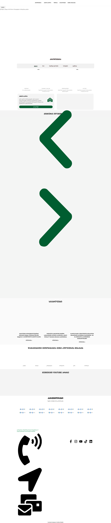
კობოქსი (26, 88)
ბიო (23, 90)
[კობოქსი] (26, 77)
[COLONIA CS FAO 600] (45, 77)
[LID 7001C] (84, 77)
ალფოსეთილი (65, 88)
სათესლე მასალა (46, 91)
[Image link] (55, 127)
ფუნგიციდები (27, 90)
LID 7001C (85, 88)
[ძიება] (86, 2)
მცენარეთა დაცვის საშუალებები (46, 90)
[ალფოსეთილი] (65, 77)
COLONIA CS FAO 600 (46, 88)
